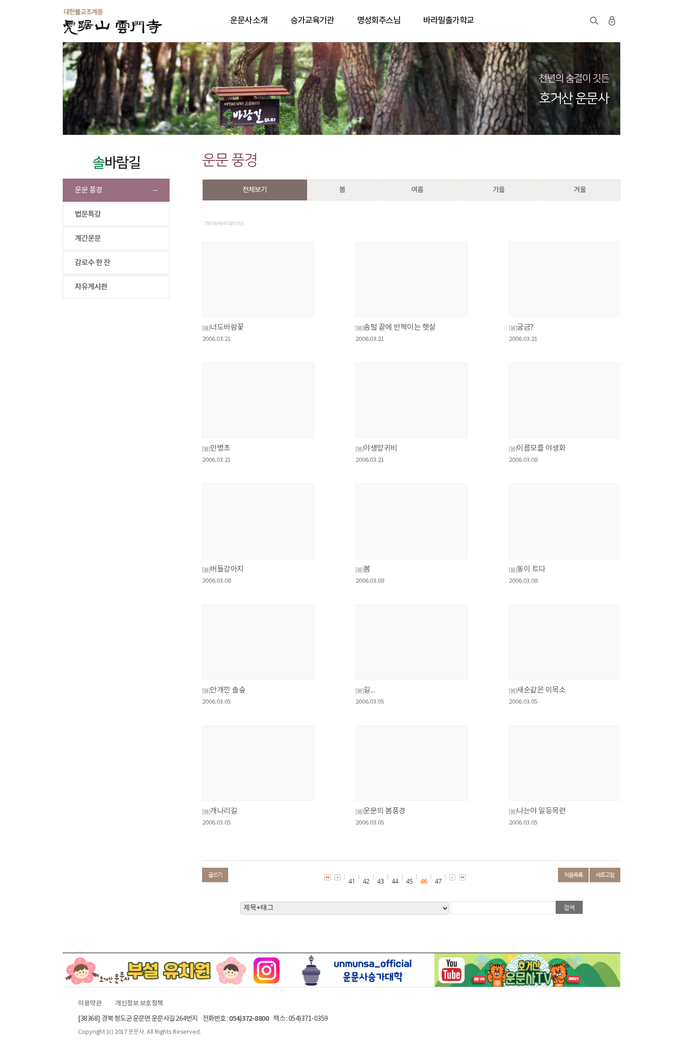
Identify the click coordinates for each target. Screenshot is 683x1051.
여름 (417, 190)
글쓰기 (215, 874)
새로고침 (605, 874)
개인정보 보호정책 (139, 1003)
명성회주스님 (378, 21)
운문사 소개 (248, 21)
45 (409, 881)
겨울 (580, 190)
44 (395, 881)
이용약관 (89, 1003)
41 (351, 881)
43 (380, 881)
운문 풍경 (88, 190)
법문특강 (88, 214)
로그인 (612, 21)
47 (438, 881)
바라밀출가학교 (448, 21)
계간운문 (88, 238)
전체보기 (255, 190)
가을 (499, 190)
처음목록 (573, 874)
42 (366, 881)
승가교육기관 (312, 21)
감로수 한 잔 (92, 263)
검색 (594, 21)
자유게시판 (91, 287)
